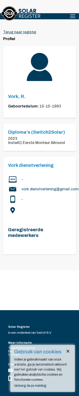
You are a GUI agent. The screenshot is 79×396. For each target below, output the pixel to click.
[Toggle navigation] (73, 16)
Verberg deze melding (30, 385)
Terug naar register (19, 32)
